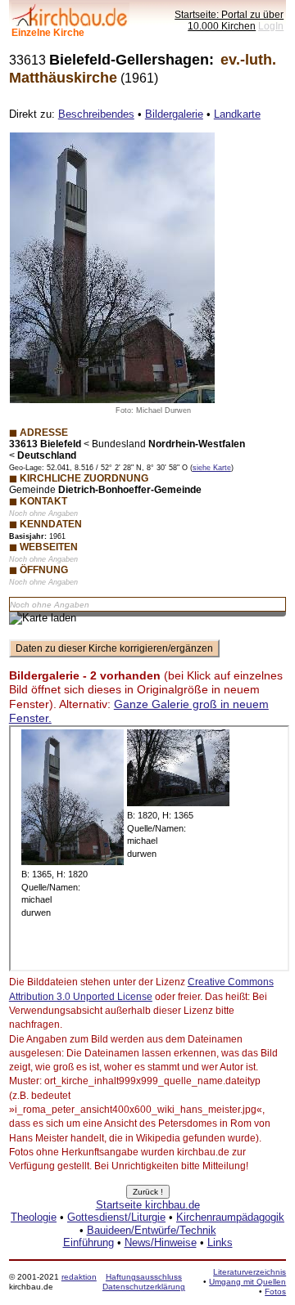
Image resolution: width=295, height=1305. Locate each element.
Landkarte (237, 114)
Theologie (34, 1217)
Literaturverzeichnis (249, 1271)
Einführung (88, 1242)
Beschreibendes (96, 114)
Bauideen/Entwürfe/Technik (151, 1230)
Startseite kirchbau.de (148, 1205)
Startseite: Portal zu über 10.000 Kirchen (229, 20)
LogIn (271, 25)
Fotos (275, 1291)
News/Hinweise (161, 1242)
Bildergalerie (174, 114)
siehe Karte (212, 468)
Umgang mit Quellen (247, 1281)
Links (220, 1242)
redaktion (79, 1276)
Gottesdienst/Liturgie (116, 1217)
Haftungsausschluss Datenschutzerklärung (143, 1281)
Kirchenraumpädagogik (230, 1217)
